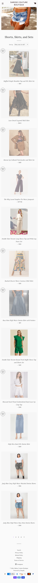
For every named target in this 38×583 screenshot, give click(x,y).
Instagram (20, 564)
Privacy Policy (19, 552)
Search (19, 550)
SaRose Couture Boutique (19, 3)
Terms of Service (19, 560)
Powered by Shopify (19, 570)
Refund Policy (19, 555)
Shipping (19, 558)
